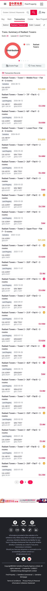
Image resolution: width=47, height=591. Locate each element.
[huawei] (29, 559)
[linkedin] (36, 530)
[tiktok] (30, 530)
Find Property (10, 575)
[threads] (11, 530)
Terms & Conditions (14, 581)
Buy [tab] (3, 19)
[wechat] (23, 530)
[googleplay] (23, 559)
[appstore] (18, 559)
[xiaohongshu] (17, 530)
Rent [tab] (9, 19)
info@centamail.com (23, 554)
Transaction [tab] (19, 19)
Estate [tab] (30, 19)
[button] (44, 25)
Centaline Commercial (25, 575)
